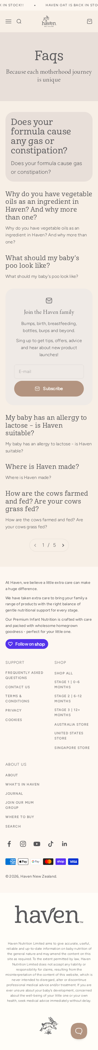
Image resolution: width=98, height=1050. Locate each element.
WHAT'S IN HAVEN (22, 784)
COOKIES (13, 720)
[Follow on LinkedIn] (64, 844)
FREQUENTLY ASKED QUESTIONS (24, 675)
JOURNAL (14, 793)
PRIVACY (13, 710)
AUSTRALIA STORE (71, 724)
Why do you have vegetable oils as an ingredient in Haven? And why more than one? (49, 205)
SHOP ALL (63, 673)
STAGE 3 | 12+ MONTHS (67, 712)
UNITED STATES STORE (69, 735)
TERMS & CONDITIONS (17, 698)
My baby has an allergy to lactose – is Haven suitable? (46, 425)
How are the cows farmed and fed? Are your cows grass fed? (46, 501)
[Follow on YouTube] (37, 844)
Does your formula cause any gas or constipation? (41, 136)
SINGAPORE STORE (72, 748)
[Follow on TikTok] (50, 844)
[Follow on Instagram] (23, 844)
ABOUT (11, 775)
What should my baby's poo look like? (42, 262)
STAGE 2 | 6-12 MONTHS (68, 698)
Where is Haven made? (42, 467)
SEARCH (13, 826)
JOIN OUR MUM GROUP (19, 805)
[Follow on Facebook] (9, 844)
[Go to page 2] (63, 545)
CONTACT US (17, 687)
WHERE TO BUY (19, 817)
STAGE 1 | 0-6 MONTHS (67, 684)
